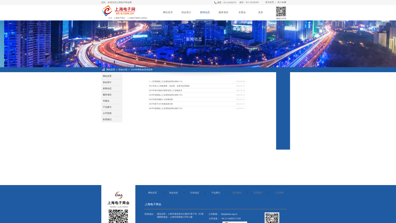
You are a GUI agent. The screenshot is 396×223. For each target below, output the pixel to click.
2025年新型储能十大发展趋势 (161, 99)
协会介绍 (123, 69)
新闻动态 (205, 12)
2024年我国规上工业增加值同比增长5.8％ (166, 95)
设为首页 (269, 2)
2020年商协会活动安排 (142, 69)
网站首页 (168, 12)
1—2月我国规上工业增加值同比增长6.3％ (166, 81)
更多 (260, 12)
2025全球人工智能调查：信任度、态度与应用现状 (169, 86)
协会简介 (186, 12)
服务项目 (223, 12)
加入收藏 (282, 2)
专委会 (242, 12)
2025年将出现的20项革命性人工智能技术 (165, 90)
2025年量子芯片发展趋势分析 (161, 104)
